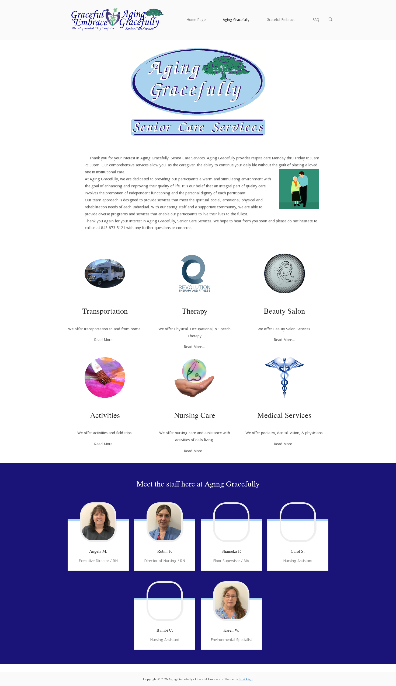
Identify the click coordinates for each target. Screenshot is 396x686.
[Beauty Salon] (284, 273)
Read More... (105, 340)
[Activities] (105, 377)
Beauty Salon (284, 311)
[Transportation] (105, 273)
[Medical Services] (284, 377)
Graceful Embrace (281, 20)
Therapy (194, 311)
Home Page (196, 20)
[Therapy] (194, 273)
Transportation (105, 311)
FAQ (315, 20)
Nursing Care (194, 415)
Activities (105, 415)
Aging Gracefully (236, 20)
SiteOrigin (246, 679)
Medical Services (284, 415)
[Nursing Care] (194, 377)
